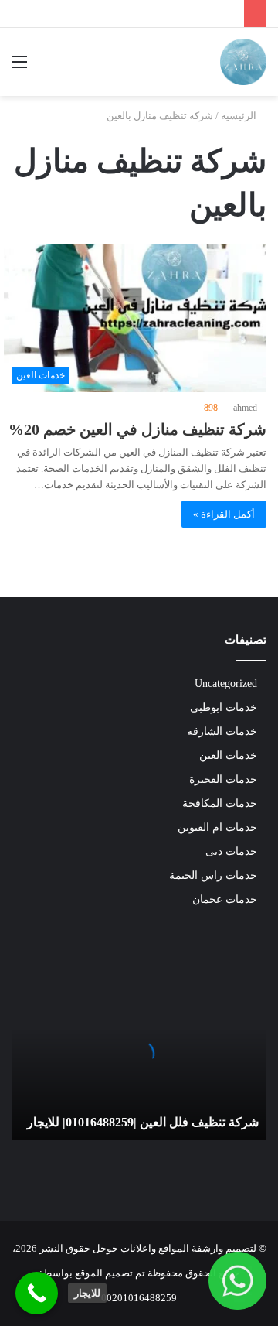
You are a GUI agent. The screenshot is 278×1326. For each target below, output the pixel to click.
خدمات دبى (231, 851)
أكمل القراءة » (224, 514)
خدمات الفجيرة (223, 779)
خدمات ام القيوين (217, 827)
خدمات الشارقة (222, 731)
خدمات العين (228, 755)
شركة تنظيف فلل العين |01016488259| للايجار (143, 1122)
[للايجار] (36, 1293)
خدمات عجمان (224, 899)
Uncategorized (226, 683)
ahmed (245, 407)
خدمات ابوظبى (223, 707)
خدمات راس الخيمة (213, 875)
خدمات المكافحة (219, 803)
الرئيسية (240, 115)
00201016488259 (139, 1298)
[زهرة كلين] (243, 62)
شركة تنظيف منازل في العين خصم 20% (137, 429)
